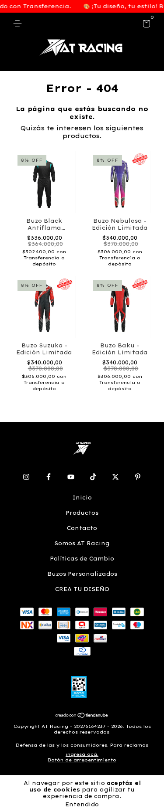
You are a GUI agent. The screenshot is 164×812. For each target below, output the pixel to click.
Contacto (82, 528)
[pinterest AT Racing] (137, 476)
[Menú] (19, 23)
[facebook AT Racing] (48, 476)
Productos (82, 513)
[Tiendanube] (82, 716)
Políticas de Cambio (82, 558)
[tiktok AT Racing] (93, 476)
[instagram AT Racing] (26, 476)
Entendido (82, 804)
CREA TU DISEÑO (82, 589)
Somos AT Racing (82, 543)
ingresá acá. (82, 754)
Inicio (82, 497)
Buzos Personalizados (82, 574)
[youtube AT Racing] (70, 476)
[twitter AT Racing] (115, 476)
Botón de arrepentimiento (82, 760)
